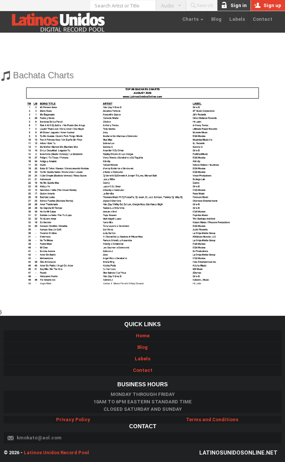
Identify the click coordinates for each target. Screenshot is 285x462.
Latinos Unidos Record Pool (56, 452)
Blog (216, 19)
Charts (191, 19)
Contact (262, 19)
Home (143, 335)
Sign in (238, 5)
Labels (237, 19)
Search (204, 5)
